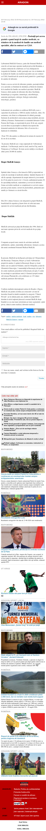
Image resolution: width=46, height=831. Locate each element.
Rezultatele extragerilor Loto (13, 518)
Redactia (17, 789)
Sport (4, 816)
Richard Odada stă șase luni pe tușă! (16, 593)
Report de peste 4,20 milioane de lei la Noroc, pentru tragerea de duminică (20, 737)
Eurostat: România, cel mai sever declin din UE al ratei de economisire (24, 414)
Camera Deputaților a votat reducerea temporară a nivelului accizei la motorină (21, 434)
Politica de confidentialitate (30, 789)
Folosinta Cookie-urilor (22, 792)
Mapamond (7, 449)
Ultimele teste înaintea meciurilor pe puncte (19, 776)
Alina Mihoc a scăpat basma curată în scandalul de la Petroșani (22, 405)
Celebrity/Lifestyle (31, 811)
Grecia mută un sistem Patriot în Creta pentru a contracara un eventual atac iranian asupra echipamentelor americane (24, 410)
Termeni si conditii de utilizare (24, 795)
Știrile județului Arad (21, 808)
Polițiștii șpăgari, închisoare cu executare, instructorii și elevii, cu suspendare (23, 444)
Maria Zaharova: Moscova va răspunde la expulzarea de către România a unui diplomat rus (23, 400)
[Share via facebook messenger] (28, 51)
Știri (4, 808)
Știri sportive (34, 816)
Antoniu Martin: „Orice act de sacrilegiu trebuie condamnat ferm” (20, 429)
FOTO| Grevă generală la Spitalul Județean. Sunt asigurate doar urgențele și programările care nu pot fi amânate (24, 424)
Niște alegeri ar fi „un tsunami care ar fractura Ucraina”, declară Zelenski (20, 656)
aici (26, 387)
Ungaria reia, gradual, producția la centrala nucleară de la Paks (23, 551)
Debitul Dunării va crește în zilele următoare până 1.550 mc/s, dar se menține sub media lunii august (22, 696)
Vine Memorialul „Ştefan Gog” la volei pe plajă (20, 625)
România (5, 493)
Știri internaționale (36, 808)
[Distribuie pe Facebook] (6, 51)
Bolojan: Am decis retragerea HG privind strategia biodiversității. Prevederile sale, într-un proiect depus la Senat (23, 419)
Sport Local (25, 816)
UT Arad (5, 569)
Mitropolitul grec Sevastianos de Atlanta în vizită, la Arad (23, 439)
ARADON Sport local (13, 600)
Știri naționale (19, 811)
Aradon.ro (6, 789)
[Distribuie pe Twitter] (17, 51)
